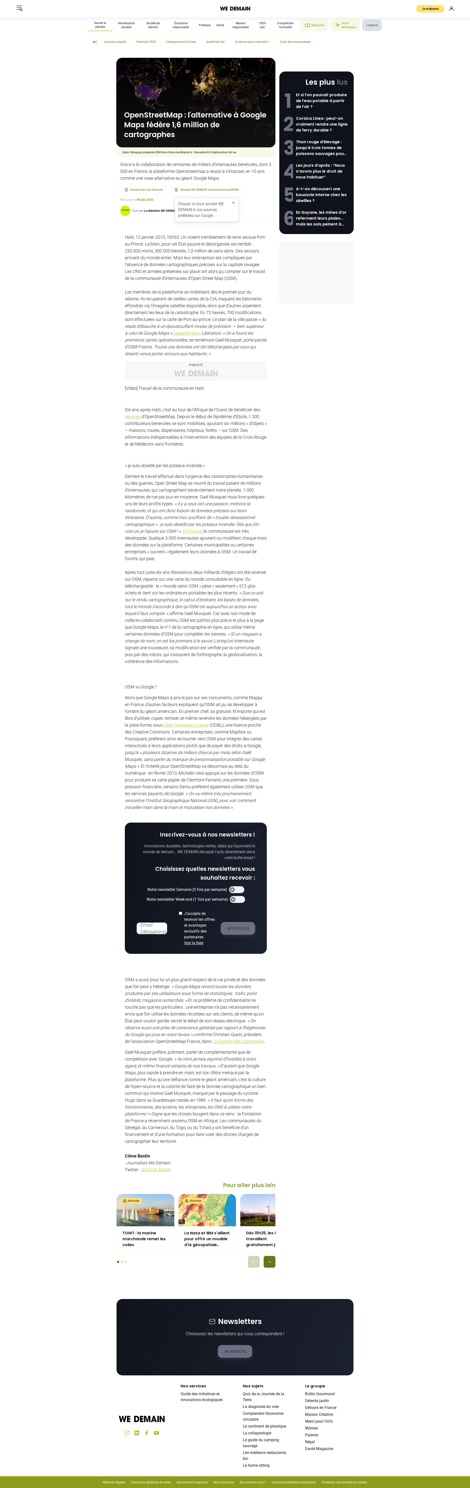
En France (192, 531)
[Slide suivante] (269, 1262)
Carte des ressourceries (295, 42)
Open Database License (186, 725)
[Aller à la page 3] (125, 1262)
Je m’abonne (430, 9)
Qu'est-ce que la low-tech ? (252, 42)
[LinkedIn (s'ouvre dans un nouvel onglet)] (137, 1433)
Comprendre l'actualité (285, 25)
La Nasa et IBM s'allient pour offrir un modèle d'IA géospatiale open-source (207, 1239)
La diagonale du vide (261, 1406)
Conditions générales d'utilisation (294, 1482)
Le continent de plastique (264, 1426)
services (133, 416)
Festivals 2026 (146, 42)
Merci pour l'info (319, 1421)
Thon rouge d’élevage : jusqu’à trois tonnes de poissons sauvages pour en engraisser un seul (320, 148)
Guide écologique (348, 25)
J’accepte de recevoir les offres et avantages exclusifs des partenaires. (199, 928)
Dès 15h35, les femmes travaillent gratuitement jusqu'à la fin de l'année (268, 1239)
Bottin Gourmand (320, 1394)
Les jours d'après (115, 42)
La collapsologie (257, 1433)
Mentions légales (114, 1482)
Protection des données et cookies (344, 1482)
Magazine (317, 25)
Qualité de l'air (215, 42)
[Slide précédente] (254, 1262)
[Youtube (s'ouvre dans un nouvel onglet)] (156, 1433)
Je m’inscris (235, 1351)
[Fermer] (233, 202)
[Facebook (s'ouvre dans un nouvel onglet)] (147, 1433)
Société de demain (153, 25)
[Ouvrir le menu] (20, 8)
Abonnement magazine (192, 1482)
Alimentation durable (126, 25)
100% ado (262, 25)
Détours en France (320, 1407)
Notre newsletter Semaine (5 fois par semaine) (187, 889)
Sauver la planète (100, 25)
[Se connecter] (451, 9)
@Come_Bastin (156, 1169)
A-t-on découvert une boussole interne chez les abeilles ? (321, 194)
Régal (310, 1442)
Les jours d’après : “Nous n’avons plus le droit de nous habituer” (320, 171)
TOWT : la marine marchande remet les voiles (144, 1239)
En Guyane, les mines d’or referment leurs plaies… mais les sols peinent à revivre (321, 218)
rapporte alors (187, 333)
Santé (220, 25)
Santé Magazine (319, 1448)
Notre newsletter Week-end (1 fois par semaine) (187, 899)
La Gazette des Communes (238, 1041)
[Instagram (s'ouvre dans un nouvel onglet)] (127, 1433)
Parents (311, 1435)
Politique (205, 25)
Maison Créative (319, 1414)
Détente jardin (317, 1400)
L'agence (372, 25)
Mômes (311, 1428)
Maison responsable (241, 25)
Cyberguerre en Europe (181, 42)
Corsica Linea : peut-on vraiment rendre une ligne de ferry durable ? (322, 124)
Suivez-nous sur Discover (146, 189)
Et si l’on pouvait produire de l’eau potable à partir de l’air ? (321, 100)
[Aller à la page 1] (118, 1262)
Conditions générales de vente (151, 1482)
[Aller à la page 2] (122, 1262)
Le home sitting (256, 1465)
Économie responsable (181, 25)
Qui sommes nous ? (253, 1482)
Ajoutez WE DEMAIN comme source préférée (209, 189)
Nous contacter (223, 1482)
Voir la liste (193, 943)
